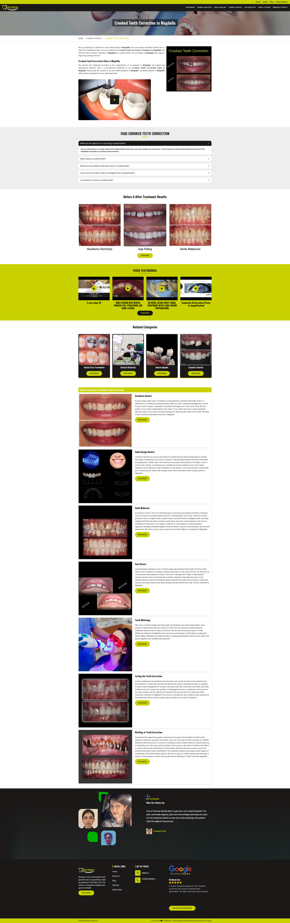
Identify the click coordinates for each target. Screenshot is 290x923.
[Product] (105, 420)
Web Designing (178, 921)
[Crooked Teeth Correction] (189, 69)
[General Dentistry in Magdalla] (128, 350)
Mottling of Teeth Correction (148, 732)
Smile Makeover (142, 508)
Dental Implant (220, 7)
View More (145, 255)
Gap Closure (140, 564)
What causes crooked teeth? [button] (93, 159)
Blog (272, 2)
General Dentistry (204, 7)
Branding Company (205, 921)
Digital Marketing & (191, 921)
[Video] (114, 99)
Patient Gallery (282, 2)
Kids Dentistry (250, 7)
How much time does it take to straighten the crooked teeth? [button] (107, 173)
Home (258, 2)
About (265, 2)
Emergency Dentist (280, 7)
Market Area (117, 890)
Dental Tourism (264, 7)
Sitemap (115, 885)
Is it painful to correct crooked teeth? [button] (96, 180)
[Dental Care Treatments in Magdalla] (94, 350)
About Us (116, 876)
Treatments (190, 7)
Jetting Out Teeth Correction (148, 676)
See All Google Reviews (182, 908)
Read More (94, 373)
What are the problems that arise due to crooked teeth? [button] (105, 166)
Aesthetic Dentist (143, 396)
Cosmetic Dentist (235, 7)
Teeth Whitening (142, 620)
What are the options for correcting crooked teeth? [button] (103, 143)
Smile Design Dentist (145, 452)
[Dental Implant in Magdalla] (162, 350)
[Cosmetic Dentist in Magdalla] (196, 350)
